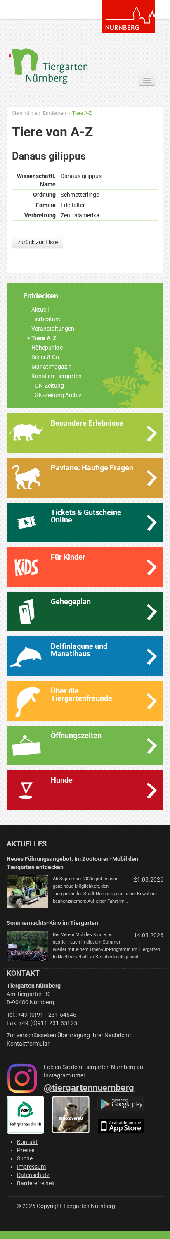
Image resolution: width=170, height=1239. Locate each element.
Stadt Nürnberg (128, 16)
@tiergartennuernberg (89, 1087)
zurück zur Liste (37, 242)
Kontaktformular (28, 1043)
